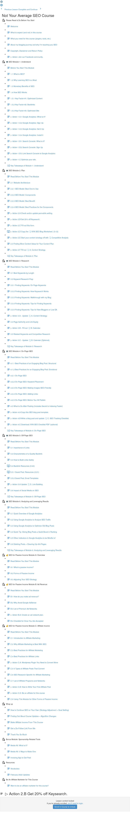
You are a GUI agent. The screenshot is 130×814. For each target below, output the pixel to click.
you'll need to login (75, 803)
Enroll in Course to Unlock (65, 806)
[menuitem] (1, 6)
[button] (1, 2)
